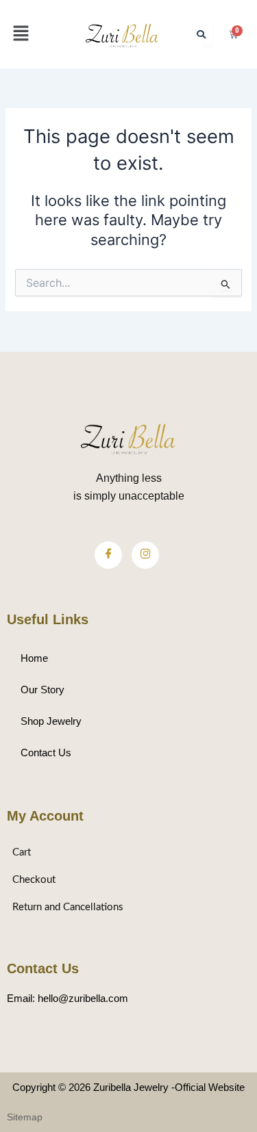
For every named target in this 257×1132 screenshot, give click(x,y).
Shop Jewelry (51, 721)
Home (34, 658)
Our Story (42, 689)
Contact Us (46, 752)
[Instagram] (145, 555)
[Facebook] (108, 555)
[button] (20, 34)
